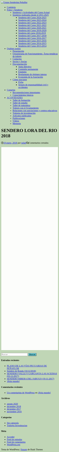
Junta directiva (24, 66)
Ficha (20, 82)
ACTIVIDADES (15, 97)
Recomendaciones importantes (26, 92)
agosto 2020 (12, 404)
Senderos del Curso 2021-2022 (32, 25)
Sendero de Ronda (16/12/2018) (21, 371)
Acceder (10, 437)
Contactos (17, 59)
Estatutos (22, 72)
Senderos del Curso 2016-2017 (32, 38)
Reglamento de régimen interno (32, 74)
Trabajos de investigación (24, 113)
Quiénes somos (14, 48)
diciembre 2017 (14, 409)
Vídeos (16, 121)
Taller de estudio (20, 103)
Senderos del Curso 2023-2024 (32, 20)
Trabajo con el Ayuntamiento (26, 108)
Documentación (20, 64)
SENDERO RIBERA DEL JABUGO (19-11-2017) (30, 379)
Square (24, 449)
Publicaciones (19, 118)
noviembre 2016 (14, 411)
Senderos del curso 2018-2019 (32, 33)
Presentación (18, 51)
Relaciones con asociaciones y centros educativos (35, 110)
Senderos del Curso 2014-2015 (32, 43)
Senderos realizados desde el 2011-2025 (31, 15)
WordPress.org (13, 444)
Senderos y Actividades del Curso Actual (31, 12)
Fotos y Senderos (14, 10)
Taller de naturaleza (21, 105)
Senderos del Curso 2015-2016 (32, 41)
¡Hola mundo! (13, 381)
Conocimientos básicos (23, 95)
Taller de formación (21, 100)
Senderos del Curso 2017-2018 (32, 35)
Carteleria (11, 7)
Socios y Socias (20, 61)
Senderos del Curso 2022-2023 (32, 23)
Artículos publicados (22, 116)
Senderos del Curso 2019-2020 (32, 30)
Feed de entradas (14, 439)
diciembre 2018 (14, 406)
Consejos (11, 90)
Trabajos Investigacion (17, 425)
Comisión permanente (28, 69)
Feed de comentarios (16, 442)
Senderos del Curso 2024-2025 (32, 17)
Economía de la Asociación (30, 77)
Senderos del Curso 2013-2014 (32, 46)
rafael (23, 143)
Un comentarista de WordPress (21, 392)
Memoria (17, 123)
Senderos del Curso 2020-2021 (32, 28)
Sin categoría (13, 423)
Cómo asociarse (20, 79)
